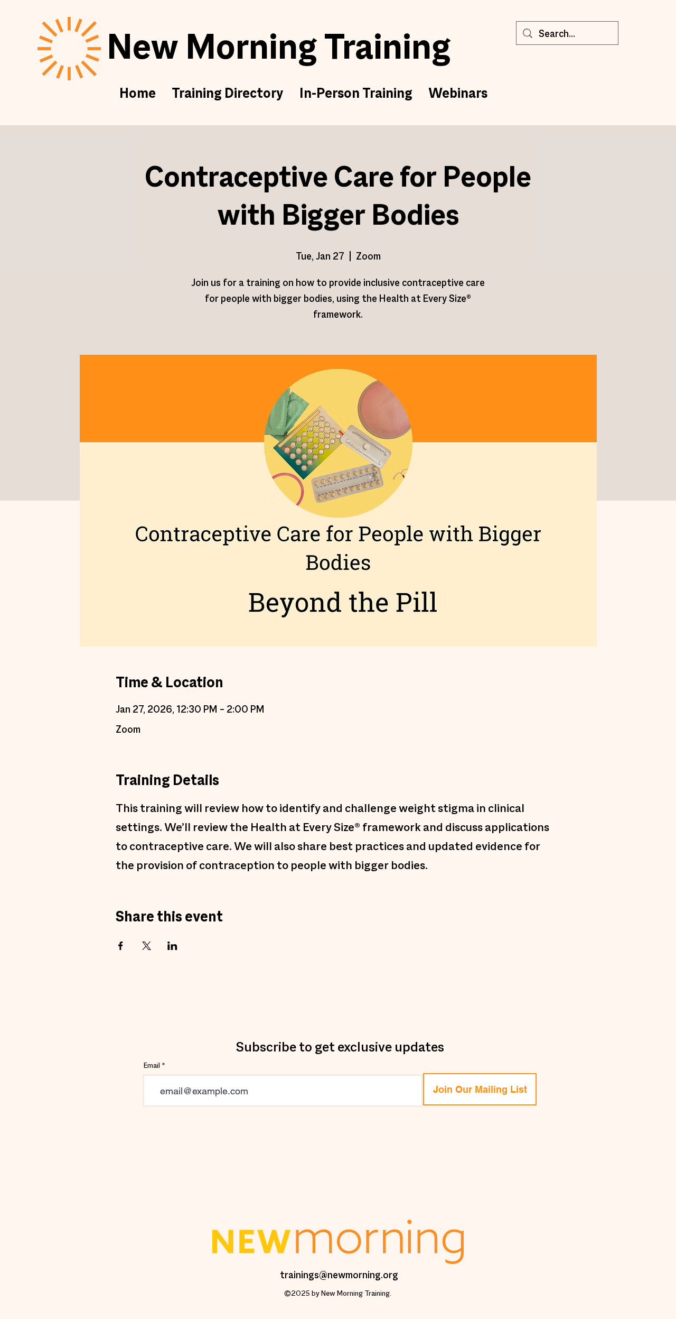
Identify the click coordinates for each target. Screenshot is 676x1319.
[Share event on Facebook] (121, 946)
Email (152, 1066)
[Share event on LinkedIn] (172, 946)
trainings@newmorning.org (339, 1275)
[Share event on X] (147, 946)
